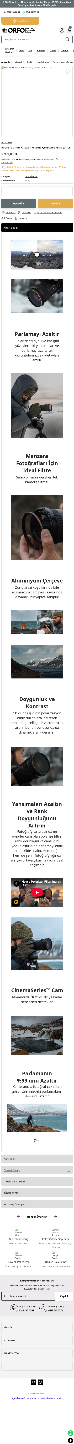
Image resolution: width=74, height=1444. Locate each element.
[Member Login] (62, 30)
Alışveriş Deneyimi (15, 1204)
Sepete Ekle (18, 203)
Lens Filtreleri (31, 176)
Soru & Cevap (12, 1170)
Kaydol (64, 1296)
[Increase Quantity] (67, 191)
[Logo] (18, 30)
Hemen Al (56, 203)
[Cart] (69, 30)
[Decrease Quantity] (6, 191)
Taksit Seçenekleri (14, 1181)
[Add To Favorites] (67, 71)
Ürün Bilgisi (11, 227)
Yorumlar (9, 1159)
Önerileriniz (11, 1192)
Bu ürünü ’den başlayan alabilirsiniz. (31, 161)
